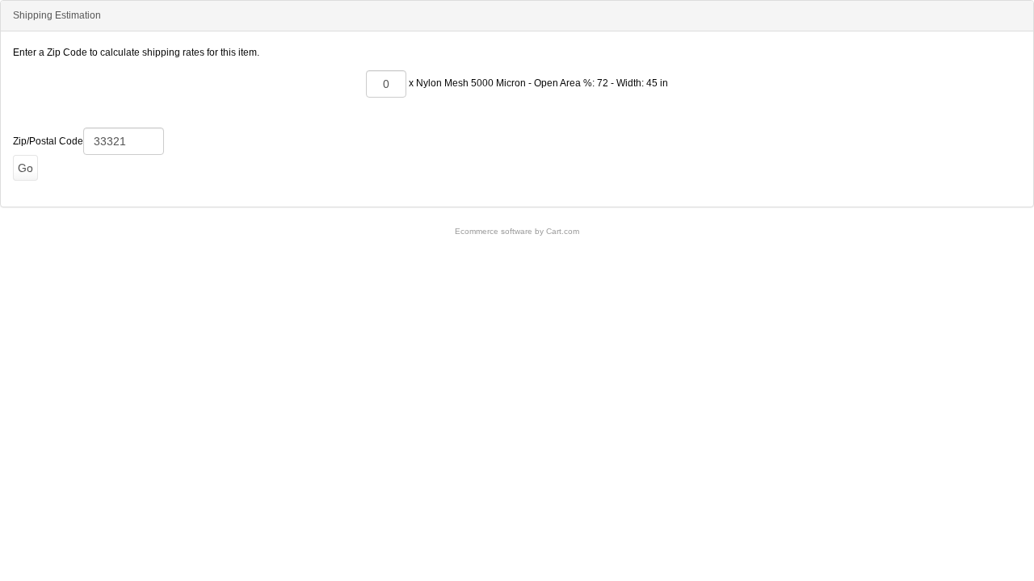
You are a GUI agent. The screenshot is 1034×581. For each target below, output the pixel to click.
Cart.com (562, 231)
